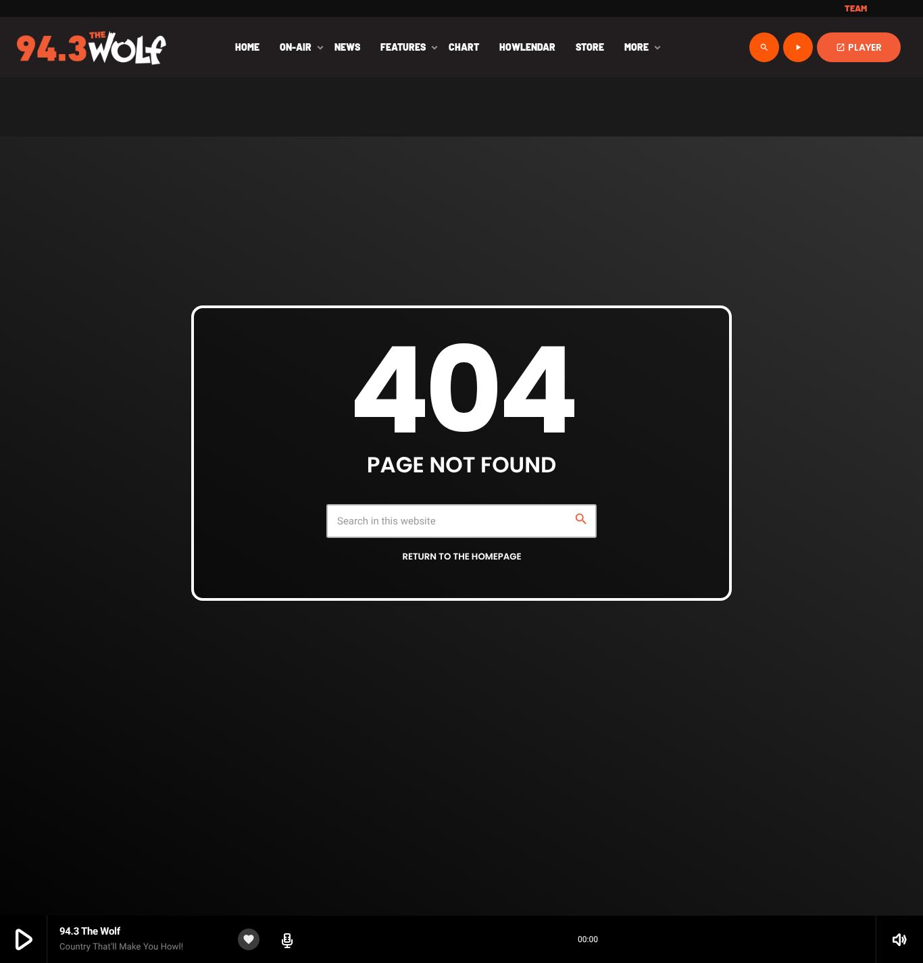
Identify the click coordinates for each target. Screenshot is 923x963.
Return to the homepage (461, 556)
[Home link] (91, 47)
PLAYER (859, 47)
